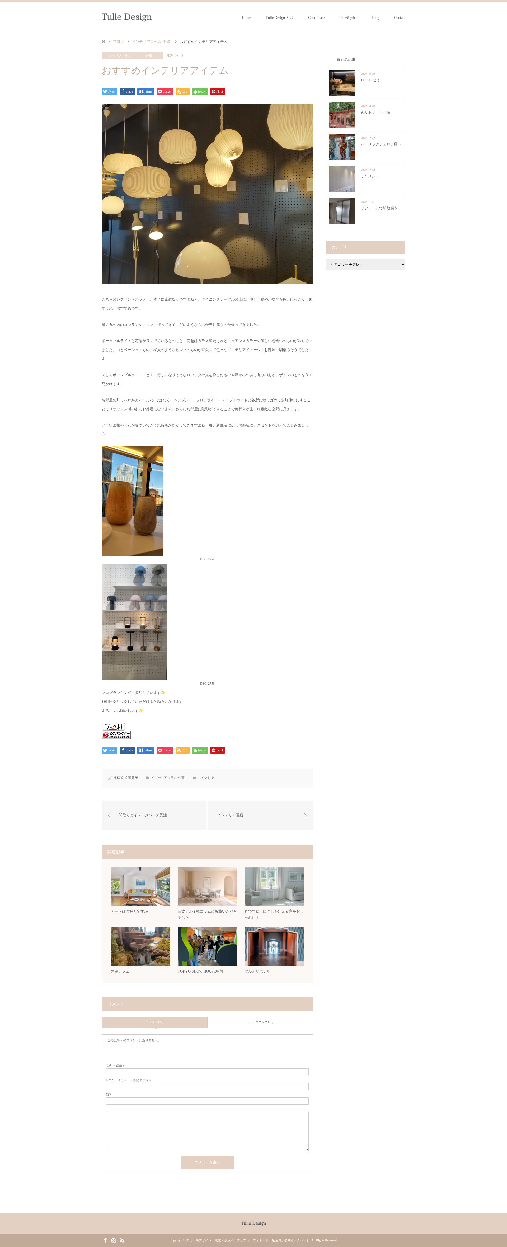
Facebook (105, 1240)
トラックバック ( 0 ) (260, 1022)
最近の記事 (346, 60)
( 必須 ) (115, 1065)
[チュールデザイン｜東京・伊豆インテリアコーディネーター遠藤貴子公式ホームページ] (127, 17)
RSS (122, 1240)
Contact (399, 18)
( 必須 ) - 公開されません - (129, 1080)
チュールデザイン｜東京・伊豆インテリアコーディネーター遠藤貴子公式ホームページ (248, 1240)
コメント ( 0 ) (154, 1022)
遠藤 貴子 (131, 778)
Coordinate (316, 18)
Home (246, 18)
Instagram (113, 1240)
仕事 (149, 56)
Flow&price (348, 18)
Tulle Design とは (279, 18)
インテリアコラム (118, 56)
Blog (375, 18)
